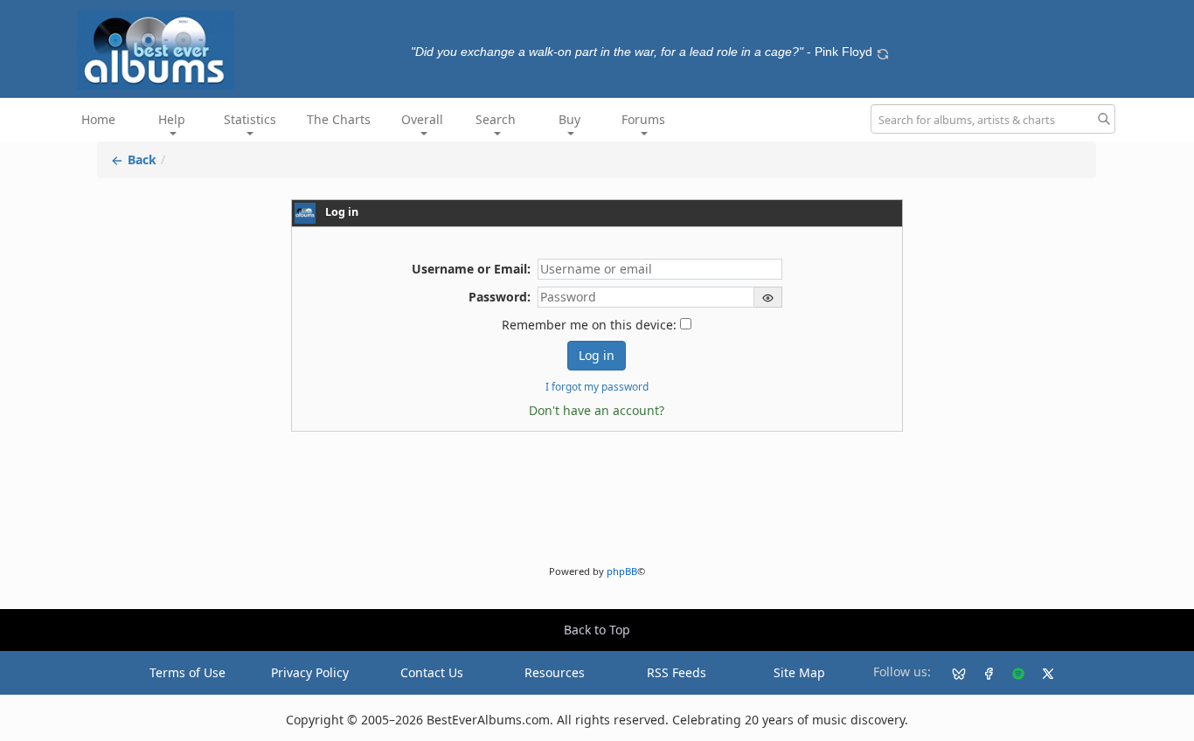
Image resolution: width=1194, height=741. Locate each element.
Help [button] (171, 119)
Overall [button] (422, 119)
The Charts (339, 119)
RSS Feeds (676, 672)
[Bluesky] (952, 673)
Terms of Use (187, 672)
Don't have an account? (596, 410)
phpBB (622, 571)
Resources (554, 672)
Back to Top (597, 629)
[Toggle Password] (768, 297)
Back (140, 159)
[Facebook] (981, 673)
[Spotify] (1011, 673)
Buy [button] (569, 119)
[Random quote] (883, 52)
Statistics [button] (250, 119)
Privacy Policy (310, 672)
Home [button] (98, 119)
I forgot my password (597, 386)
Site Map (799, 672)
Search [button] (496, 119)
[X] (1041, 673)
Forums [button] (643, 119)
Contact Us (431, 672)
